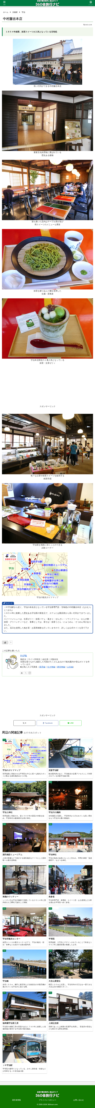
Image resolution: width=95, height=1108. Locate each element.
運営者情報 (16, 1100)
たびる (23, 655)
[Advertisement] (47, 387)
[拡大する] (79, 42)
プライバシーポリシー (47, 1100)
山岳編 (70, 667)
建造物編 (61, 667)
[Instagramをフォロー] (29, 672)
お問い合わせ (78, 1100)
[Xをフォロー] (25, 672)
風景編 (42, 667)
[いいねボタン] (5, 642)
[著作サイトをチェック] (21, 672)
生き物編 (51, 667)
